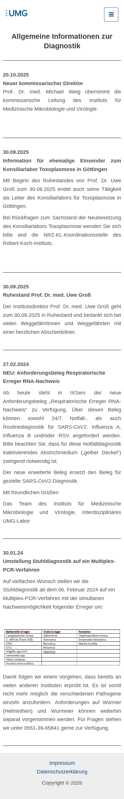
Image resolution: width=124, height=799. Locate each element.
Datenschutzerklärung (62, 772)
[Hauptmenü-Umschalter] (111, 14)
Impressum (62, 763)
